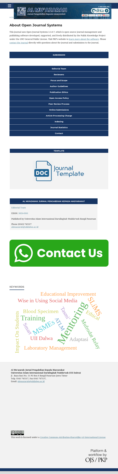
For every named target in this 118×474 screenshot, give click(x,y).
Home (12, 17)
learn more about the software (84, 39)
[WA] (59, 266)
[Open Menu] (9, 6)
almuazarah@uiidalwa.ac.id (24, 227)
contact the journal (18, 42)
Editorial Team (18, 207)
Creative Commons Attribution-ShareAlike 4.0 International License (73, 437)
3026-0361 (23, 213)
